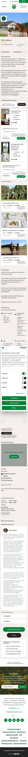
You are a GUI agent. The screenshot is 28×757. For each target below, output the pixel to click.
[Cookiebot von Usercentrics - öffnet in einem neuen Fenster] (20, 348)
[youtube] (14, 720)
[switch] (24, 378)
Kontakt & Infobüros (9, 732)
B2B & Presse (21, 732)
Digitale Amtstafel (12, 735)
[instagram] (10, 720)
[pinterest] (18, 720)
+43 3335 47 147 (14, 708)
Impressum (23, 740)
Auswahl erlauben (14, 403)
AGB (20, 735)
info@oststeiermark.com (14, 712)
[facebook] (5, 720)
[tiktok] (22, 720)
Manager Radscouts (20, 743)
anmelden (22, 686)
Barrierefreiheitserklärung (9, 740)
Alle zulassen (14, 398)
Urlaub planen (16, 662)
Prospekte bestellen (14, 729)
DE (13, 715)
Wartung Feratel (6, 743)
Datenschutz (14, 737)
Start (9, 662)
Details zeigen (19, 393)
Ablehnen (14, 408)
